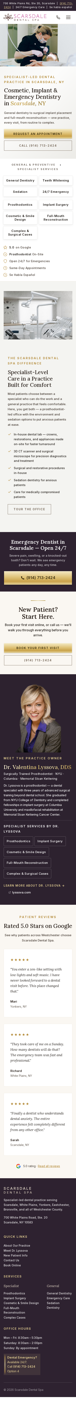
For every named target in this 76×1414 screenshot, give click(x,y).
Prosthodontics (20, 205)
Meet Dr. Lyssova (16, 1250)
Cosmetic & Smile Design (20, 217)
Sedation (20, 192)
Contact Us (11, 1260)
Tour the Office (29, 509)
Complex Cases (15, 1317)
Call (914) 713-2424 (38, 145)
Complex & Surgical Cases (20, 232)
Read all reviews (49, 1166)
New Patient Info (16, 1255)
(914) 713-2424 (40, 577)
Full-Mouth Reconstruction (56, 217)
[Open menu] (68, 17)
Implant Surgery (56, 205)
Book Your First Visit (38, 648)
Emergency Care (58, 1298)
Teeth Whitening (56, 180)
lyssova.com (21, 892)
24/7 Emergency (56, 192)
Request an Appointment (38, 134)
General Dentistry (20, 180)
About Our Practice (17, 1245)
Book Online (12, 1265)
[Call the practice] (58, 17)
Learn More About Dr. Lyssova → (34, 885)
